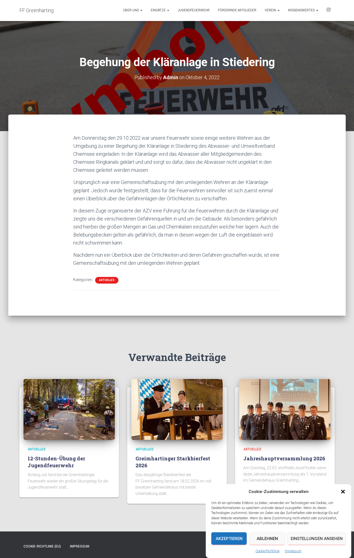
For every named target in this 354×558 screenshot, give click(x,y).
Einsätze (158, 10)
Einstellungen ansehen (317, 538)
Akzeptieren (229, 538)
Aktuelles (106, 280)
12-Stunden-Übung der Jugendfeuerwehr (56, 462)
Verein (271, 10)
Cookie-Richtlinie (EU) (42, 546)
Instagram (328, 10)
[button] (343, 491)
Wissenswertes (302, 10)
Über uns (131, 10)
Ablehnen (267, 538)
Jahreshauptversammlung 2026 (284, 458)
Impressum (293, 551)
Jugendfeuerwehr (194, 10)
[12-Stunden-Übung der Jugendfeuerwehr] (69, 409)
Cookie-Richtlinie (267, 551)
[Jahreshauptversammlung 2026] (284, 409)
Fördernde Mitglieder (237, 10)
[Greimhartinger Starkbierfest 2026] (177, 409)
